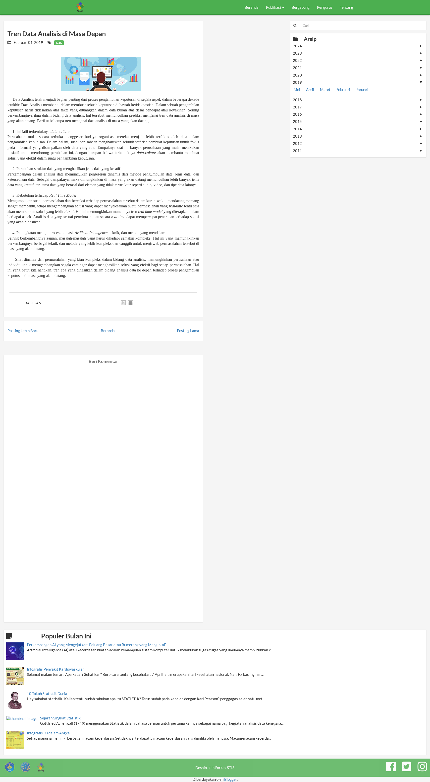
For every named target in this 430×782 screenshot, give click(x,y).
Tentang (346, 7)
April (310, 89)
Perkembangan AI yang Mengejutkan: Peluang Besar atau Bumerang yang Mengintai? (96, 644)
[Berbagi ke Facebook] (130, 302)
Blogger (230, 779)
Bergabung (301, 7)
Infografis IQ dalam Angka (48, 733)
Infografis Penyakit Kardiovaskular (55, 669)
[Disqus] (103, 426)
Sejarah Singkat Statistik (60, 718)
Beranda (252, 7)
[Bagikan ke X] (123, 302)
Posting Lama (188, 330)
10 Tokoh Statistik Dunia (47, 693)
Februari (343, 89)
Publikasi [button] (274, 7)
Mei (297, 89)
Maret (325, 89)
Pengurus (324, 7)
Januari (362, 89)
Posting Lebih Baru (22, 330)
